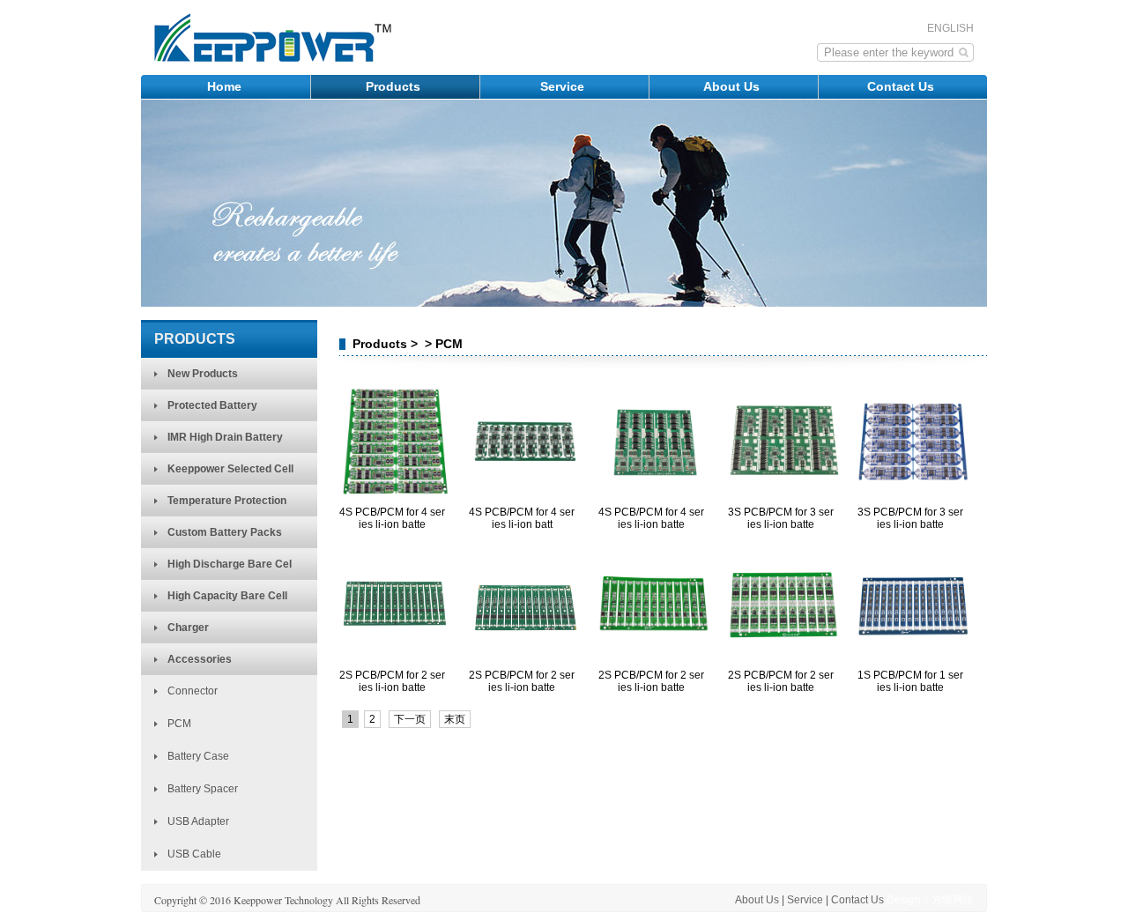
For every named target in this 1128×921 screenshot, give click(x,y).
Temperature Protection (226, 500)
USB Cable (194, 854)
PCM (179, 723)
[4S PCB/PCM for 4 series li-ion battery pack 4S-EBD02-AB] (394, 493)
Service (564, 86)
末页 (454, 719)
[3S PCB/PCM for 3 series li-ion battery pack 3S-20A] (783, 493)
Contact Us (902, 86)
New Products (202, 374)
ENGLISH (950, 28)
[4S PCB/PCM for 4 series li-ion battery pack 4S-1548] (524, 493)
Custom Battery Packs (224, 532)
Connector (192, 691)
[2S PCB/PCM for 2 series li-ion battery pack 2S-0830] (783, 656)
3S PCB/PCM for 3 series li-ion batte (781, 518)
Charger (188, 627)
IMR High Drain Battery (225, 437)
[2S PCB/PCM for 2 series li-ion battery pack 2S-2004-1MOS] (653, 656)
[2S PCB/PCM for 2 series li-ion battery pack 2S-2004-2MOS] (524, 656)
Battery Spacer (202, 789)
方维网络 (952, 900)
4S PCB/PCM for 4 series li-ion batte (392, 518)
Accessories (199, 659)
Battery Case (198, 756)
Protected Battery (212, 405)
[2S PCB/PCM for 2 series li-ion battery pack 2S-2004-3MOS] (394, 656)
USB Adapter (198, 821)
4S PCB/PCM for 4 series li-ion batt (522, 518)
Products (395, 86)
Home (226, 86)
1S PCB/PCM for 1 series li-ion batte (910, 681)
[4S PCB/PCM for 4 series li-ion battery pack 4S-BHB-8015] (653, 493)
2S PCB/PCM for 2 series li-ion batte (392, 681)
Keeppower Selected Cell (230, 469)
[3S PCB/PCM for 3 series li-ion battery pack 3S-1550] (912, 493)
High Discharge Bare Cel (229, 564)
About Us (733, 86)
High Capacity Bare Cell (227, 596)
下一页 (410, 719)
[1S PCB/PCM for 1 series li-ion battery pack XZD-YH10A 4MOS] (912, 656)
